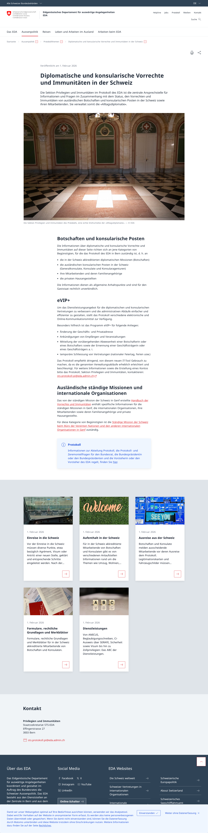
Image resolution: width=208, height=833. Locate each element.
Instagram (68, 784)
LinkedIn (67, 790)
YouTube (86, 784)
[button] (12, 31)
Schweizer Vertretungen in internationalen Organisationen (125, 790)
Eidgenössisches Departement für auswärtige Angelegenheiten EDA (79, 14)
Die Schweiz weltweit (122, 778)
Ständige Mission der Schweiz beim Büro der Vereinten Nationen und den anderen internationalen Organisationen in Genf (102, 425)
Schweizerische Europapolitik (170, 780)
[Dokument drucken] (192, 52)
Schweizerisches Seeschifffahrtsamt (172, 801)
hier (115, 462)
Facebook (67, 778)
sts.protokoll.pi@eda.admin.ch (75, 376)
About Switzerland (172, 790)
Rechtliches (45, 825)
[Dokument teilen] (199, 52)
